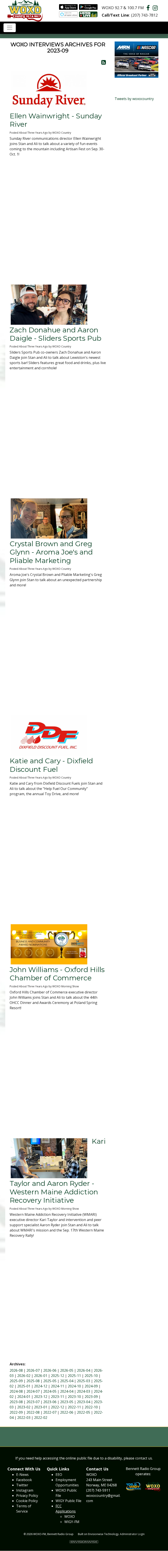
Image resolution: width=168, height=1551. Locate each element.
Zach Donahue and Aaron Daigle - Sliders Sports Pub (55, 334)
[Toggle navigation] (10, 27)
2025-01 (23, 1386)
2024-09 (91, 1386)
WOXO (69, 1516)
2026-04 (83, 1370)
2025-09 (16, 1380)
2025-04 (66, 1380)
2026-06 (49, 1370)
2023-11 (57, 1396)
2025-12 (57, 1375)
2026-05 (66, 1370)
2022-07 (49, 1412)
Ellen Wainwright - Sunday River (56, 120)
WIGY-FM (71, 1521)
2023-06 (49, 1401)
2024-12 (40, 1386)
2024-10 (74, 1386)
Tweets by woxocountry (134, 98)
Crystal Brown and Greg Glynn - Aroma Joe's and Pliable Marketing (51, 552)
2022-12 (57, 1407)
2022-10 (91, 1407)
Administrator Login (132, 1534)
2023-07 (33, 1401)
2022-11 (74, 1407)
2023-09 (91, 1396)
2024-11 (57, 1386)
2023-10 (74, 1396)
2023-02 (23, 1407)
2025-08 (33, 1380)
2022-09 (16, 1412)
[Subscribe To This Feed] (103, 62)
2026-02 (23, 1375)
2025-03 (83, 1380)
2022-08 (33, 1412)
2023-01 (40, 1407)
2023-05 (66, 1401)
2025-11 (74, 1375)
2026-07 (33, 1370)
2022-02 (40, 1417)
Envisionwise (95, 1534)
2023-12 (40, 1396)
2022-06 (66, 1412)
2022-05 (83, 1412)
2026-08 (16, 1370)
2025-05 (49, 1380)
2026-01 (40, 1375)
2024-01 (23, 1396)
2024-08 (16, 1391)
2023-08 (16, 1401)
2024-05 (49, 1391)
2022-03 (23, 1417)
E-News (22, 1474)
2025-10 (91, 1375)
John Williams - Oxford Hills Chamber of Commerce (57, 973)
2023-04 (83, 1401)
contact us (143, 1458)
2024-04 (66, 1391)
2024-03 (83, 1391)
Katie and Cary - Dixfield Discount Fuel (51, 765)
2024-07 (33, 1391)
